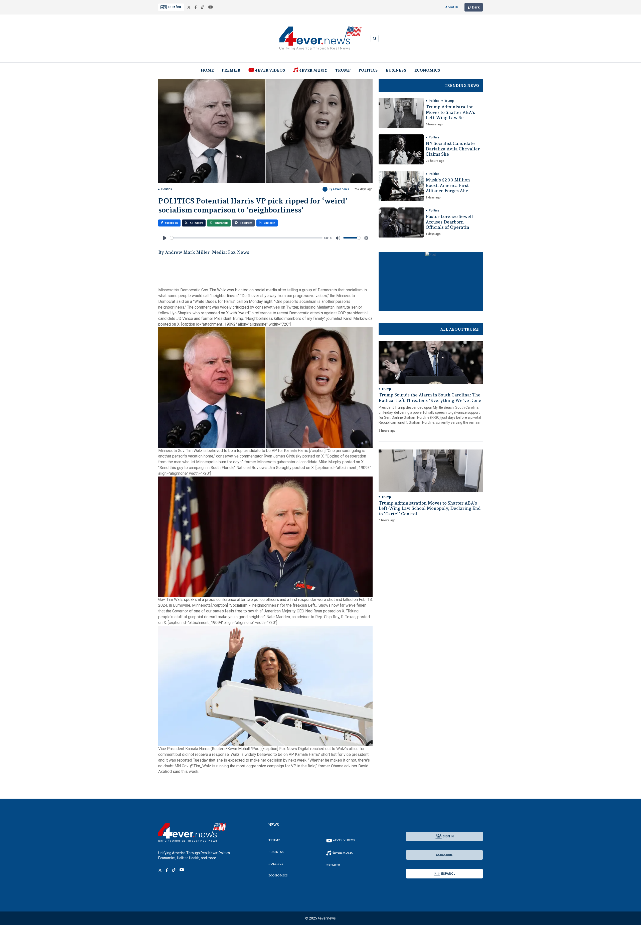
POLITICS (368, 70)
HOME (207, 70)
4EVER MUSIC (313, 70)
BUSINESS (396, 70)
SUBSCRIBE (444, 855)
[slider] (246, 238)
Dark (475, 7)
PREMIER (231, 70)
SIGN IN (448, 836)
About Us (451, 7)
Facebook (171, 222)
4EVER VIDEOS (270, 70)
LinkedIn (269, 222)
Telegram (245, 222)
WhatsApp (221, 222)
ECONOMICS (427, 70)
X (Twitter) (196, 222)
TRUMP (343, 70)
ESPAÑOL (175, 7)
